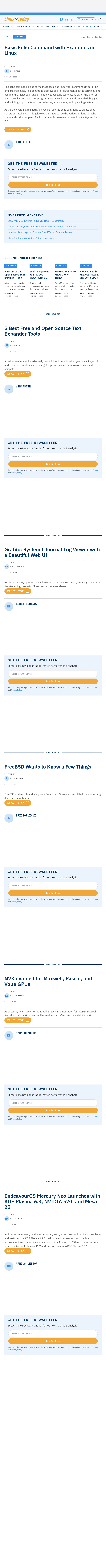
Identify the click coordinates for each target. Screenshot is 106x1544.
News (6, 26)
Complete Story (15, 129)
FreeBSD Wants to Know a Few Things (65, 274)
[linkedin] (66, 19)
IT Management (23, 26)
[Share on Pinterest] (96, 37)
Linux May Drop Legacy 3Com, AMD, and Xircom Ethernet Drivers (40, 232)
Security (83, 26)
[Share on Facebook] (88, 37)
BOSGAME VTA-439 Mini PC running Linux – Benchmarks (36, 220)
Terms (95, 191)
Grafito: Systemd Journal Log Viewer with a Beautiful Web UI (39, 274)
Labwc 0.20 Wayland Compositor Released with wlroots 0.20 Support (42, 226)
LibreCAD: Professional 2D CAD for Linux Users (31, 238)
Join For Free (53, 184)
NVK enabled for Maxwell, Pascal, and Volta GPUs (89, 274)
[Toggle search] (100, 19)
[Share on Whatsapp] (100, 37)
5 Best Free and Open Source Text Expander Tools (14, 274)
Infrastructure (46, 26)
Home (6, 37)
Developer (66, 26)
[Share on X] (92, 37)
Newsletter (87, 19)
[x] (71, 19)
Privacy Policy (16, 193)
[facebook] (61, 19)
